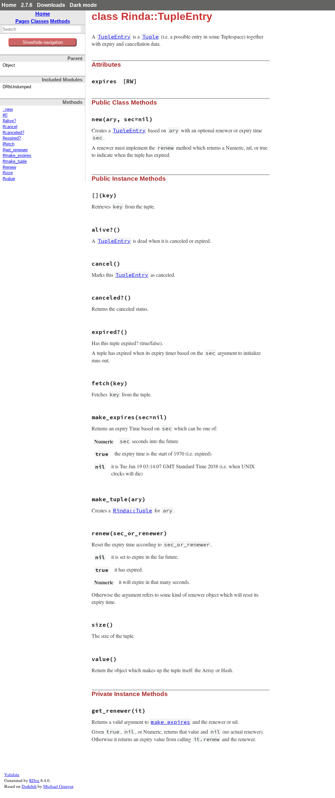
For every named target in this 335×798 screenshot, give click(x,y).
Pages (22, 21)
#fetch (8, 144)
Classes (40, 21)
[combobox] (42, 29)
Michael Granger (58, 786)
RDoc (34, 780)
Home (9, 5)
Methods (60, 21)
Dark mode (83, 5)
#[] (5, 115)
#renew (9, 167)
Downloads (51, 5)
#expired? (12, 138)
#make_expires (17, 155)
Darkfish (29, 786)
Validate (11, 774)
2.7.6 (26, 5)
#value (9, 178)
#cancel (10, 127)
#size (8, 173)
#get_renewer (15, 150)
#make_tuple (15, 161)
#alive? (9, 121)
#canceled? (13, 132)
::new (8, 109)
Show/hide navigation (43, 42)
